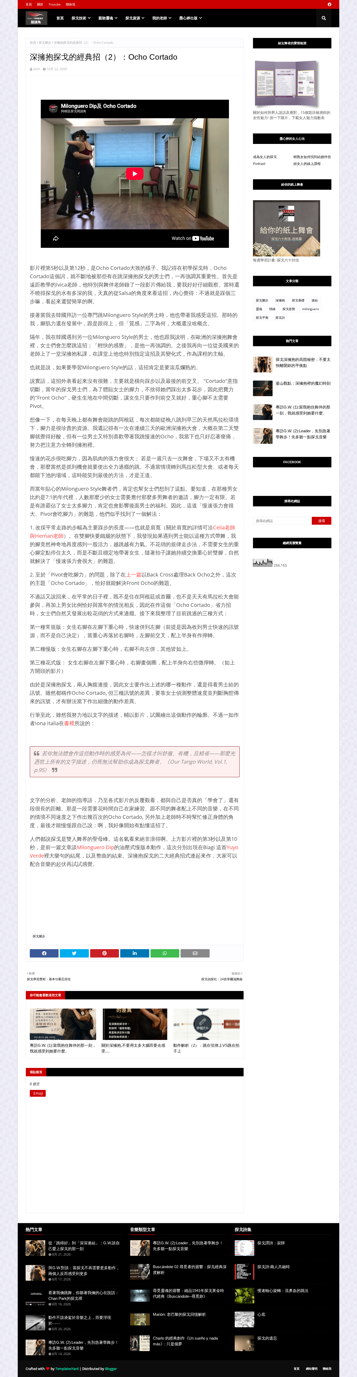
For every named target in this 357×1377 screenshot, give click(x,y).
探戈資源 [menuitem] (132, 17)
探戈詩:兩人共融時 (273, 1266)
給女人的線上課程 (307, 163)
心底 (261, 1314)
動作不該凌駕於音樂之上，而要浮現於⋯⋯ (79, 1320)
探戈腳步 (45, 42)
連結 (315, 300)
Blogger (111, 1368)
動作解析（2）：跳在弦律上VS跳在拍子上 (206, 1048)
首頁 (29, 4)
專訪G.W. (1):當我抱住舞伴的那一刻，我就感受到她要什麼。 (63, 1048)
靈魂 (259, 309)
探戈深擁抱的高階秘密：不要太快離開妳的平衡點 (303, 362)
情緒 (272, 309)
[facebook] (328, 4)
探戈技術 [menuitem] (79, 17)
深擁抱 (280, 300)
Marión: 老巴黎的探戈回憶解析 (179, 1314)
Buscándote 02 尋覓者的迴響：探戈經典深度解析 (190, 1269)
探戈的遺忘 (267, 1338)
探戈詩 (280, 317)
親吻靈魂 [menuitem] (106, 17)
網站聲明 (312, 1368)
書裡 (69, 723)
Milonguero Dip (95, 847)
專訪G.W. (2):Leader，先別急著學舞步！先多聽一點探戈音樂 (303, 434)
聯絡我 (70, 4)
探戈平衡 (262, 317)
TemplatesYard (67, 1368)
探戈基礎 (298, 300)
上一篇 (133, 574)
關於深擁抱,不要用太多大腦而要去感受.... (133, 1048)
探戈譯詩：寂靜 (271, 1243)
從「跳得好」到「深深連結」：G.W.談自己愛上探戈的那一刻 (84, 1246)
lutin (36, 68)
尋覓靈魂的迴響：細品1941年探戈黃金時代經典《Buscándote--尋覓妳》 (188, 1293)
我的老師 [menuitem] (159, 17)
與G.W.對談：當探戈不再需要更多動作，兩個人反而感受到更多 (84, 1271)
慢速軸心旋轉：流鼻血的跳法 (282, 1290)
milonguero (310, 309)
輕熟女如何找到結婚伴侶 (312, 156)
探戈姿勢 (289, 309)
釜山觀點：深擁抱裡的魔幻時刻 (303, 383)
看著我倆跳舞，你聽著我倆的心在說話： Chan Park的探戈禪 (83, 1295)
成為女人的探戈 (265, 156)
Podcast (259, 163)
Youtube (55, 4)
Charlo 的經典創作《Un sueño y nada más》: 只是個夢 (185, 1341)
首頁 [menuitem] (60, 17)
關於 (40, 4)
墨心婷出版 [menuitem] (188, 17)
